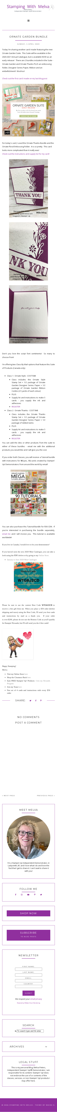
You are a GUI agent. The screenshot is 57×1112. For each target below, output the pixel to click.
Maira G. (50, 1105)
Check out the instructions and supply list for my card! (25, 154)
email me (6, 534)
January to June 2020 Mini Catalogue (22, 560)
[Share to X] (31, 701)
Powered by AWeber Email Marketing (28, 1003)
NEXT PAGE (9, 796)
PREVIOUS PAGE (45, 796)
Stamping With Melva (21, 1105)
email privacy (36, 999)
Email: (28, 978)
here (26, 674)
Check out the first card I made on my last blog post (24, 78)
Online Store (44, 555)
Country (28, 984)
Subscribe (28, 932)
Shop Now (28, 913)
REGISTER (16, 406)
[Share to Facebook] (36, 701)
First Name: (28, 967)
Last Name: (28, 972)
